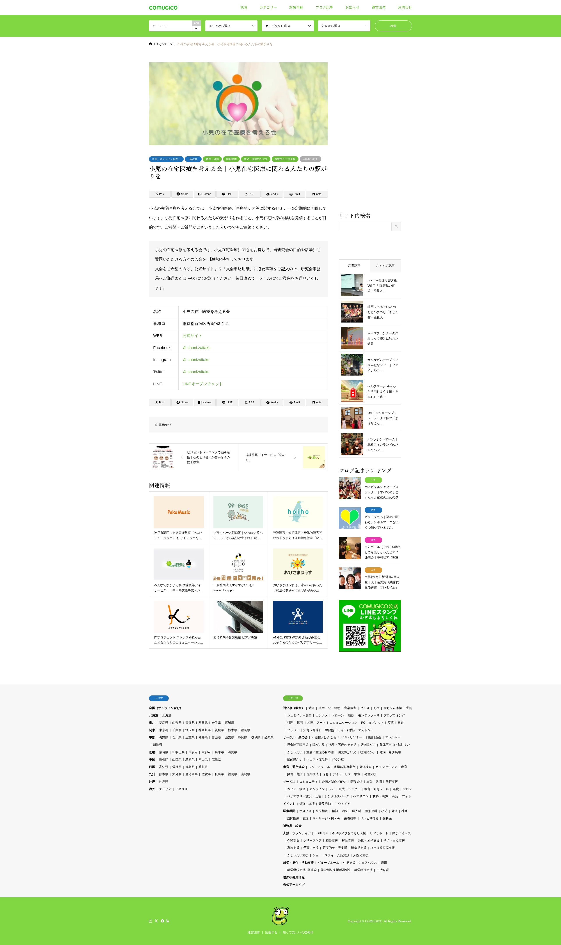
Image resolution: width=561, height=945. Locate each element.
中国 (152, 759)
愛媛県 (176, 767)
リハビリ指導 (369, 818)
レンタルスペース (337, 796)
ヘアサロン (361, 796)
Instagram (150, 920)
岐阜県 (255, 737)
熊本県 (163, 774)
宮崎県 (245, 774)
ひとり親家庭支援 (382, 847)
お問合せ (405, 7)
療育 (404, 767)
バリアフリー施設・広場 (304, 796)
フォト (406, 796)
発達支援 (370, 774)
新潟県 (157, 744)
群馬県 (245, 730)
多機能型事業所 (344, 767)
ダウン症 (338, 759)
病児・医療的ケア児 (256, 159)
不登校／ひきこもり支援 (349, 833)
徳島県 (190, 767)
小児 (384, 811)
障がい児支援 (401, 833)
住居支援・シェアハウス (360, 862)
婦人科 (356, 811)
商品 (395, 796)
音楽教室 (350, 708)
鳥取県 (190, 759)
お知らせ (352, 7)
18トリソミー (352, 737)
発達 (394, 811)
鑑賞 (396, 789)
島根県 (163, 759)
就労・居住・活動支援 (298, 862)
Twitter (156, 920)
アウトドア (342, 803)
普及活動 (325, 803)
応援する (271, 932)
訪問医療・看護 (298, 818)
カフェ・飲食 (296, 789)
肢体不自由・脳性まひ (395, 744)
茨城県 (219, 730)
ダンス (364, 708)
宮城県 (229, 722)
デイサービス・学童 (346, 774)
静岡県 (242, 737)
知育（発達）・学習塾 (318, 730)
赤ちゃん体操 (392, 708)
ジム (332, 789)
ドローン (338, 715)
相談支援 (332, 840)
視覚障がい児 (347, 752)
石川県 (176, 737)
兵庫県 (219, 752)
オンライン (317, 789)
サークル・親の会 (295, 737)
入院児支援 (361, 855)
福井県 (203, 737)
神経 (404, 811)
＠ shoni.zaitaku (197, 348)
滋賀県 (232, 752)
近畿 (152, 752)
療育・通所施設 (294, 767)
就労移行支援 (363, 870)
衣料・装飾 (380, 796)
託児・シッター (349, 789)
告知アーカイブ (294, 884)
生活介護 (382, 870)
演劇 (351, 715)
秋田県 (203, 722)
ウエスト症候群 (317, 759)
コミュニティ (308, 781)
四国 (152, 767)
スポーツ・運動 (329, 708)
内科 (345, 811)
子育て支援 (311, 847)
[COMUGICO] (163, 7)
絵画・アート (316, 722)
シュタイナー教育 (299, 715)
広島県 (216, 759)
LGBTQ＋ (321, 833)
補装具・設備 (292, 826)
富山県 (216, 737)
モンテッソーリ (369, 715)
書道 (401, 722)
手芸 (409, 708)
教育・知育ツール (376, 789)
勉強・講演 (212, 159)
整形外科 (371, 811)
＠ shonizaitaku (196, 360)
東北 (152, 722)
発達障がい (368, 744)
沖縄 (152, 781)
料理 (290, 722)
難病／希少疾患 (390, 752)
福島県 (163, 722)
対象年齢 (296, 7)
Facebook (161, 920)
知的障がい (294, 759)
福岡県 (232, 774)
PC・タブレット (372, 722)
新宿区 (193, 159)
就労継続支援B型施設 (335, 870)
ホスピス (305, 811)
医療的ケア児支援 (285, 159)
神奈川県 (205, 730)
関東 (152, 730)
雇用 (384, 862)
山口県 (176, 759)
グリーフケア (312, 840)
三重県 (190, 737)
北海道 (153, 715)
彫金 (376, 708)
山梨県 (229, 737)
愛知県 (268, 737)
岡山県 (203, 759)
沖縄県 (163, 781)
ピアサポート (379, 833)
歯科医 (387, 818)
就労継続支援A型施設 (302, 870)
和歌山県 (178, 752)
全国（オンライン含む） (166, 159)
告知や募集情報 (294, 877)
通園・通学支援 (369, 840)
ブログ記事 (324, 7)
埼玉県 (190, 730)
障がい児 (318, 744)
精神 (335, 811)
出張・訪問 (374, 781)
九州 (152, 774)
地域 (243, 7)
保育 (326, 774)
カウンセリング (386, 767)
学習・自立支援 (394, 840)
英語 (391, 722)
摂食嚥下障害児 (298, 744)
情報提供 (231, 159)
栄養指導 (350, 818)
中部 (152, 737)
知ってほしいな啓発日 (298, 932)
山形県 (176, 722)
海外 (152, 789)
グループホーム (328, 862)
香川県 (203, 767)
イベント (289, 803)
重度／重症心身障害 (320, 752)
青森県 (190, 722)
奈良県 (163, 752)
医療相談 (322, 811)
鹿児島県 (191, 774)
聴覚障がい (368, 752)
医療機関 (289, 811)
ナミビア (165, 789)
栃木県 (232, 730)
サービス (289, 781)
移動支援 (348, 840)
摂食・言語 (294, 774)
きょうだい (294, 752)
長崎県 (219, 774)
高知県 (163, 767)
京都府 (206, 752)
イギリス (181, 789)
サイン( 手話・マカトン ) (355, 730)
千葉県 (176, 730)
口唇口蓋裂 (373, 737)
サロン (407, 789)
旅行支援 (392, 781)
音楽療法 (312, 774)
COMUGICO (373, 921)
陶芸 (300, 722)
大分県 (176, 774)
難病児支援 (358, 847)
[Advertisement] (370, 136)
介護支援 (293, 840)
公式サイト (192, 335)
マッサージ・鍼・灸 (326, 818)
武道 (312, 708)
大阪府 (193, 752)
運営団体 (379, 7)
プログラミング (394, 715)
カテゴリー (268, 7)
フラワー (293, 730)
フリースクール (319, 767)
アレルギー (393, 737)
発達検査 (365, 767)
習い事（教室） (294, 708)
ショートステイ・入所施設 (330, 855)
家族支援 (293, 847)
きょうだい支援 (298, 855)
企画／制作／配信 (334, 781)
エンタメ (322, 715)
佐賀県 (206, 774)
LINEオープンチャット (203, 384)
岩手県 (216, 722)
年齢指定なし (310, 159)
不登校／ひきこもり (325, 737)
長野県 (163, 737)
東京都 (163, 730)
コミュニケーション (343, 722)
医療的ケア (165, 424)
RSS (167, 920)
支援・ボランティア (297, 833)
